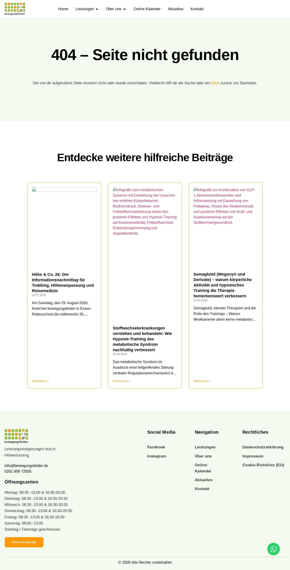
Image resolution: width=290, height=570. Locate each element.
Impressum (252, 456)
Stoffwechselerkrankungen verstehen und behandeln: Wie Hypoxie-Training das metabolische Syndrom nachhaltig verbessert (142, 339)
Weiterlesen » (40, 381)
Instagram (156, 456)
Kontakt (202, 489)
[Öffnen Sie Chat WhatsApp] (273, 549)
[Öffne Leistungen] (97, 9)
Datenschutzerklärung (263, 447)
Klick (215, 83)
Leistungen (205, 447)
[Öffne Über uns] (124, 9)
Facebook (156, 447)
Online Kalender (203, 468)
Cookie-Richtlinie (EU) (263, 465)
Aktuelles (203, 480)
